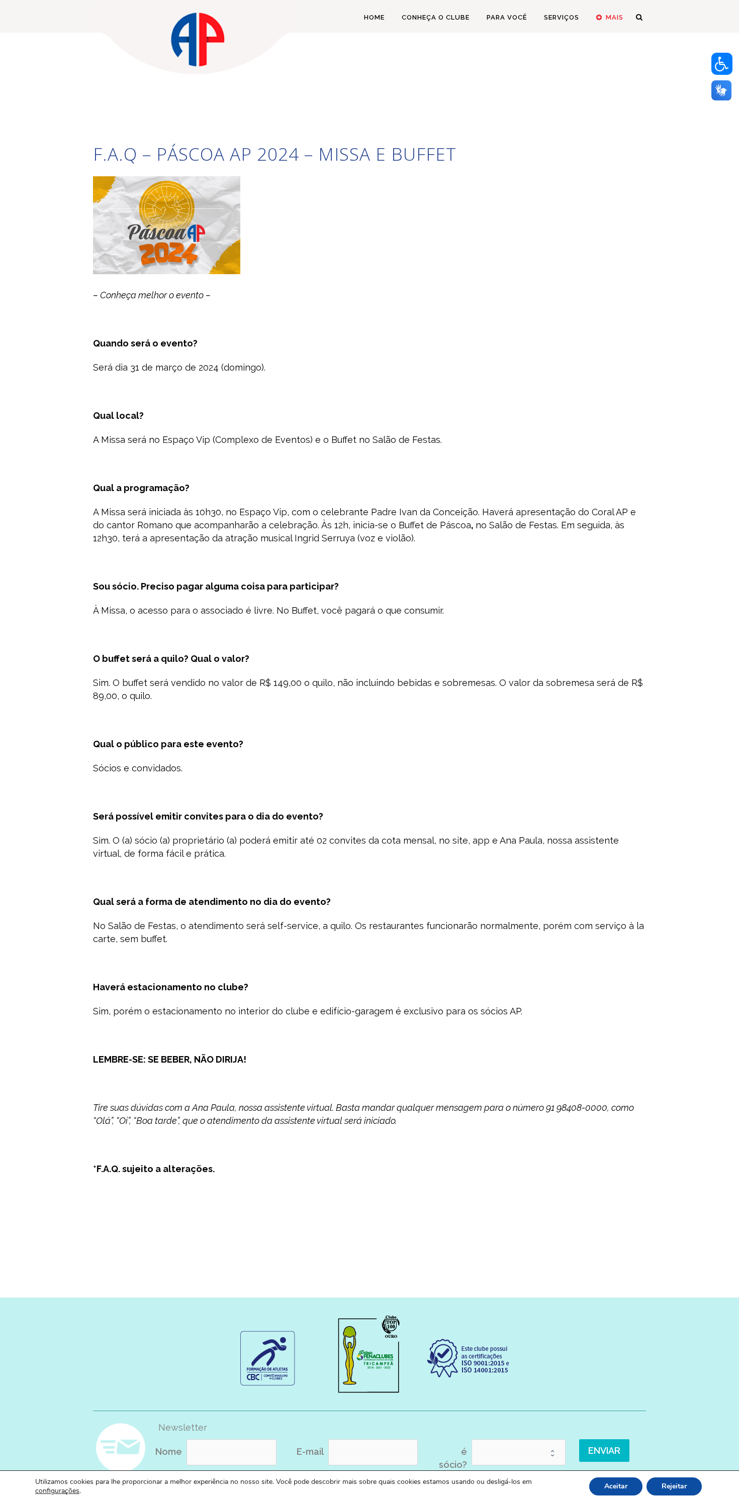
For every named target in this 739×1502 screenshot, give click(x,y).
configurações (57, 1490)
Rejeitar (674, 1486)
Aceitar (615, 1486)
